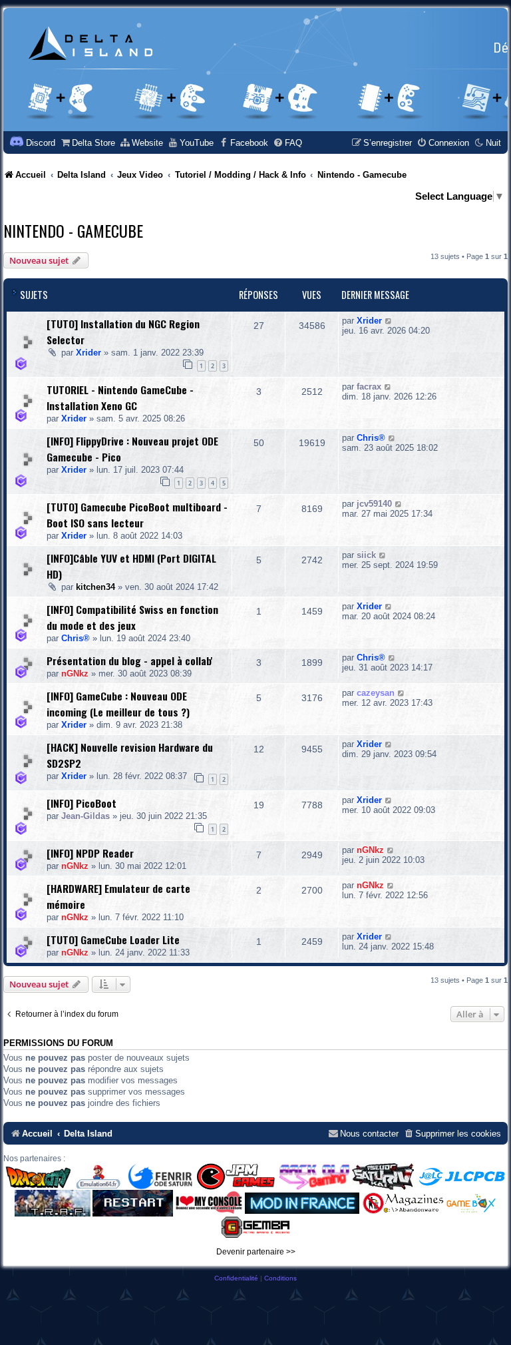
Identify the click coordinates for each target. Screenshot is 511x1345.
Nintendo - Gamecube (73, 230)
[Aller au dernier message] (389, 321)
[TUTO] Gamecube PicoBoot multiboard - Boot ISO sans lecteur (137, 515)
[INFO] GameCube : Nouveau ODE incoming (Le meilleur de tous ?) (118, 704)
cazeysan (376, 693)
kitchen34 (95, 587)
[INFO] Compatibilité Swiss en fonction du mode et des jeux (132, 617)
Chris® (371, 438)
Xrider (88, 353)
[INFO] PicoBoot (81, 803)
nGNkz (74, 673)
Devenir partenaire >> (255, 1251)
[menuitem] (87, 142)
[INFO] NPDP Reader (90, 853)
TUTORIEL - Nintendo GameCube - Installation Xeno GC (120, 397)
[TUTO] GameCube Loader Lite (113, 939)
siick (366, 555)
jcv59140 (374, 504)
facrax (369, 387)
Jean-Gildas (85, 816)
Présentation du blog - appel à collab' (130, 661)
